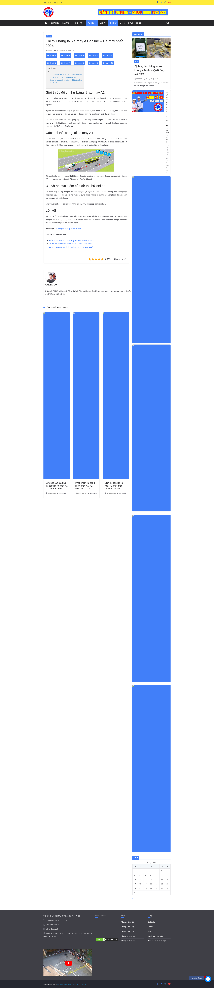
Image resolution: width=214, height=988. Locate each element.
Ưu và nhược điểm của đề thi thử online (67, 80)
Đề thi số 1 (51, 55)
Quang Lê (50, 50)
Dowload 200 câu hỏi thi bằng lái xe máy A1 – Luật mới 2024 (57, 486)
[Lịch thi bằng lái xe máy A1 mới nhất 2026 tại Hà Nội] (116, 314)
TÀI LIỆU (91, 23)
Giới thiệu (151, 922)
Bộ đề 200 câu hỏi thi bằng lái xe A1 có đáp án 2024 (70, 243)
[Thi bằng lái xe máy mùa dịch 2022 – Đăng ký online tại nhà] (148, 132)
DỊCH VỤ (78, 23)
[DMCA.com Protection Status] (106, 939)
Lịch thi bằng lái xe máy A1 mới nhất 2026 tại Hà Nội (114, 486)
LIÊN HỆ (139, 23)
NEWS (130, 23)
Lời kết (54, 83)
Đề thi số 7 (65, 63)
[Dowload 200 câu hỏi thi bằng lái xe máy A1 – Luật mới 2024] (56, 314)
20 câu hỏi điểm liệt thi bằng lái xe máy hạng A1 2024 (71, 247)
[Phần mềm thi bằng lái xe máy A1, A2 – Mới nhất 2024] (86, 314)
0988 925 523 (54, 925)
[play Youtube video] (68, 963)
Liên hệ (150, 927)
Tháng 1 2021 (126, 931)
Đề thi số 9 (93, 63)
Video (150, 931)
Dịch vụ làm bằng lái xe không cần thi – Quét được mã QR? (150, 70)
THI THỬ (113, 23)
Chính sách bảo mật (155, 936)
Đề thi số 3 (79, 55)
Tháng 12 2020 (126, 936)
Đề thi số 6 (51, 63)
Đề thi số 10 (108, 63)
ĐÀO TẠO (65, 23)
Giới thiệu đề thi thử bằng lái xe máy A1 (67, 75)
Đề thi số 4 (93, 55)
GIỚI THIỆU (55, 23)
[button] (70, 23)
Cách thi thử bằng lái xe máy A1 (64, 77)
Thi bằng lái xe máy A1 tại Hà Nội (68, 229)
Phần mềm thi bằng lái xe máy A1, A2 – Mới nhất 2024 (71, 240)
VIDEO (122, 23)
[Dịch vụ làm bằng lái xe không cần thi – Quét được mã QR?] (151, 48)
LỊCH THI (103, 23)
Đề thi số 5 (107, 55)
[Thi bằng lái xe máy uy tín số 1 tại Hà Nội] (46, 23)
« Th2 (134, 898)
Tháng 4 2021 (126, 927)
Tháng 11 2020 (126, 941)
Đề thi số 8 (79, 63)
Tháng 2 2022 (126, 922)
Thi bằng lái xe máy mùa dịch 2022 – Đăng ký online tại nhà (167, 117)
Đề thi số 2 (65, 55)
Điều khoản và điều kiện (157, 941)
